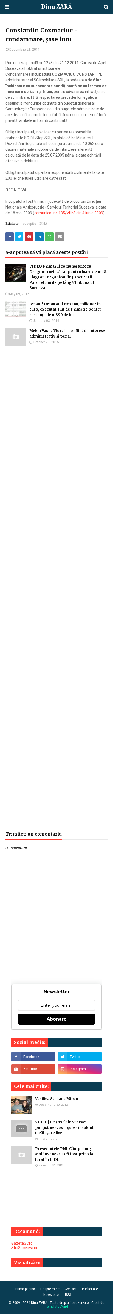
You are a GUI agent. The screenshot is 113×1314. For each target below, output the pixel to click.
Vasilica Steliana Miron (56, 1098)
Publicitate (90, 1289)
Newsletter (51, 1295)
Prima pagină (25, 1289)
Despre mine (50, 1289)
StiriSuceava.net (25, 1248)
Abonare (57, 1019)
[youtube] (33, 1069)
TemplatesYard (56, 1306)
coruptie (29, 223)
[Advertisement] (56, 588)
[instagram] (80, 1069)
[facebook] (33, 1056)
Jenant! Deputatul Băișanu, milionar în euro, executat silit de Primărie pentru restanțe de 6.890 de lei (65, 309)
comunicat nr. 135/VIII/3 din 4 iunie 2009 (68, 213)
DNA (43, 223)
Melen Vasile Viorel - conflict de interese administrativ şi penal (67, 333)
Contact (71, 1289)
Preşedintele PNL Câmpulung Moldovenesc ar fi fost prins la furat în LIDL (64, 1154)
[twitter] (80, 1056)
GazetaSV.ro (22, 1243)
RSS (68, 1295)
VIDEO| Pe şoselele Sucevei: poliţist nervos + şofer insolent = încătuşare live (66, 1127)
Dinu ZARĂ (56, 6)
